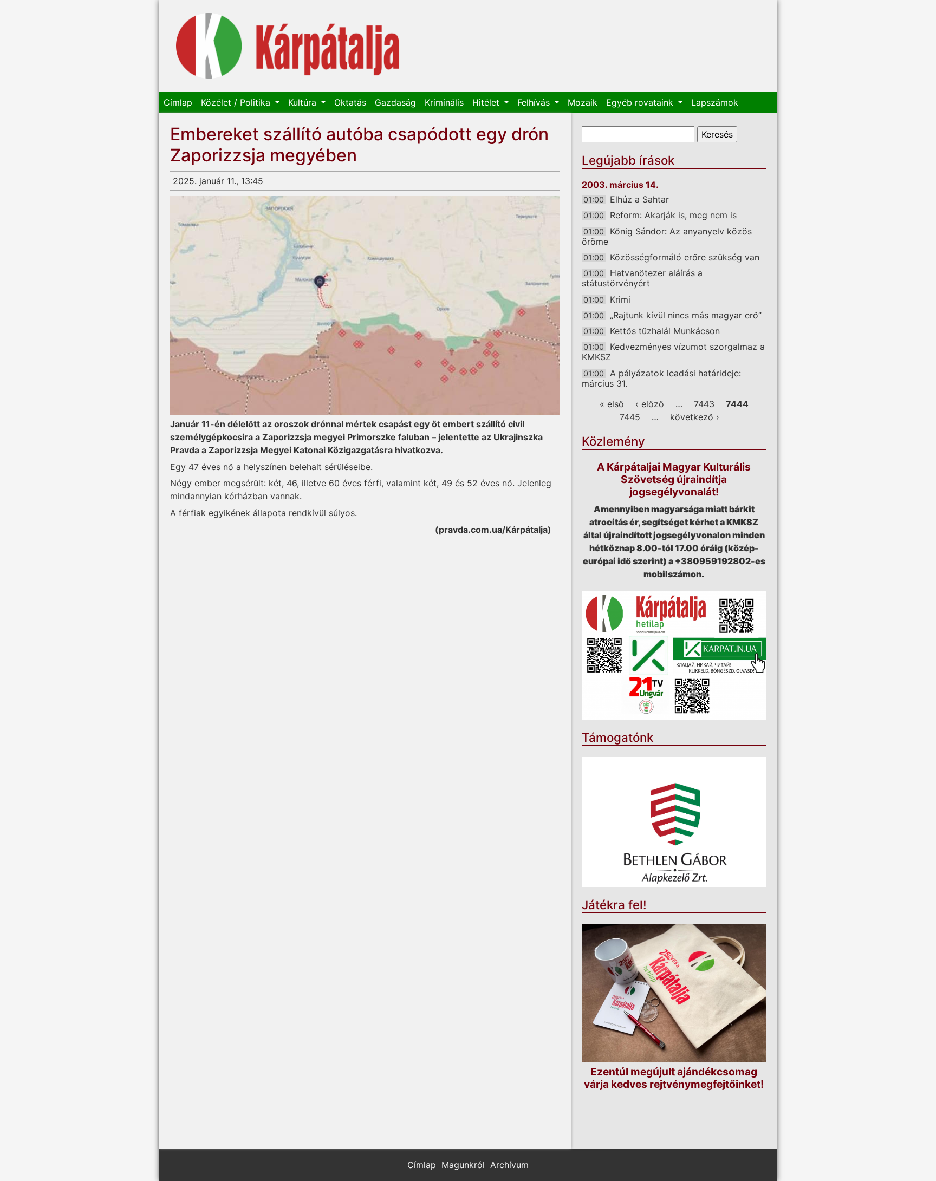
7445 (630, 417)
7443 (704, 404)
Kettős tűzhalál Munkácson (665, 330)
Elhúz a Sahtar (639, 199)
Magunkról (463, 1164)
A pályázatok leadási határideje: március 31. (661, 378)
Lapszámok (714, 102)
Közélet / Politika (237, 102)
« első (612, 404)
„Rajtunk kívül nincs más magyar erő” (686, 315)
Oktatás (350, 102)
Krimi (620, 299)
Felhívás (534, 102)
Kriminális (444, 102)
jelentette (458, 437)
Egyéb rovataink (641, 102)
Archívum (509, 1164)
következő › (694, 417)
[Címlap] (288, 46)
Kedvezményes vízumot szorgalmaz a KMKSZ (673, 351)
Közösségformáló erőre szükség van (684, 257)
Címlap (178, 102)
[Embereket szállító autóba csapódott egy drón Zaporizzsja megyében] (365, 305)
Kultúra (303, 102)
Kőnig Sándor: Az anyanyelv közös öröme (667, 236)
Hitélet (487, 102)
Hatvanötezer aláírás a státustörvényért (642, 278)
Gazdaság (395, 102)
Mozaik (582, 102)
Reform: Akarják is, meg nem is (673, 215)
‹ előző (649, 404)
